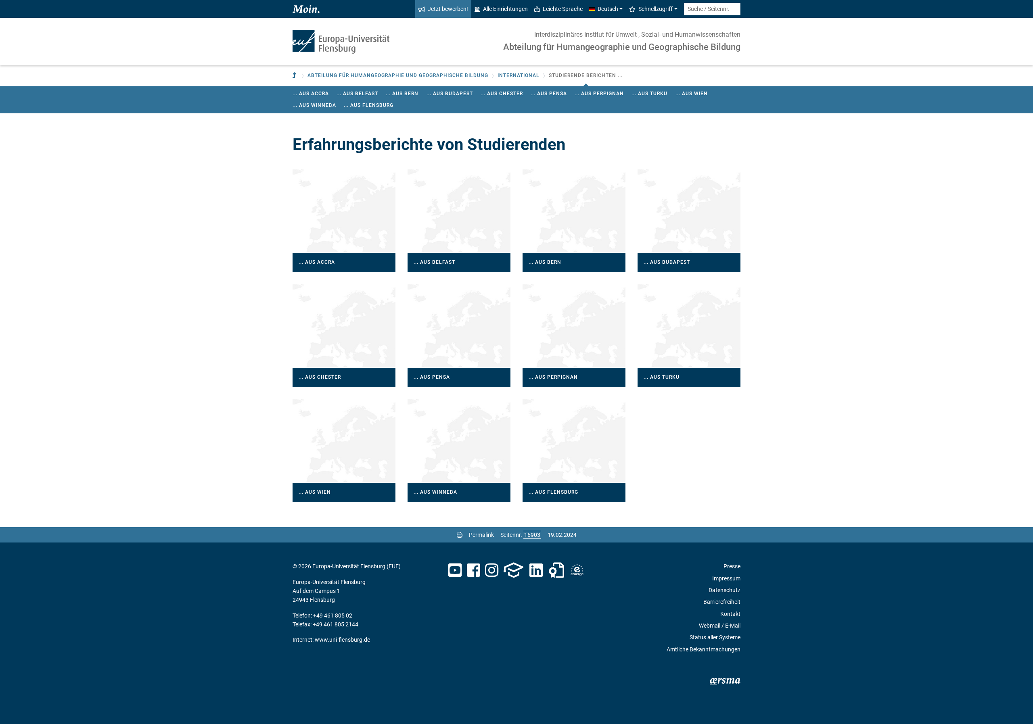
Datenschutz (724, 590)
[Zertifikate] (556, 570)
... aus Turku (649, 93)
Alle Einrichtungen (505, 9)
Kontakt (730, 614)
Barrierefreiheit (721, 602)
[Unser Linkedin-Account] (536, 570)
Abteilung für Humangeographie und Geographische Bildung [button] (397, 75)
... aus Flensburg (368, 105)
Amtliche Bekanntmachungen (703, 649)
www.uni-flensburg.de (342, 639)
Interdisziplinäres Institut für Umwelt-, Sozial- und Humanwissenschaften (637, 34)
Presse (732, 566)
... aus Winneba (314, 105)
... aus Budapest (450, 93)
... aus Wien (691, 93)
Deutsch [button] (608, 9)
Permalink (481, 535)
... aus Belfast (357, 93)
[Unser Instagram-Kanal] (491, 570)
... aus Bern (402, 93)
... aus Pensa (549, 93)
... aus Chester (502, 93)
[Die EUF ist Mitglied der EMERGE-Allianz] (577, 570)
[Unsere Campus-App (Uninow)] (513, 570)
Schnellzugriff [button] (655, 9)
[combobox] (712, 9)
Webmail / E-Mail (719, 625)
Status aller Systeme (715, 637)
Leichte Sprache (563, 9)
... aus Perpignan (599, 93)
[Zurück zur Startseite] (341, 42)
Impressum (726, 578)
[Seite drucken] (459, 535)
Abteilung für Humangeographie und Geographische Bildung (621, 47)
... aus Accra (311, 93)
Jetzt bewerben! (448, 9)
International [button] (519, 75)
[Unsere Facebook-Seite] (473, 570)
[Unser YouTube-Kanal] (455, 570)
